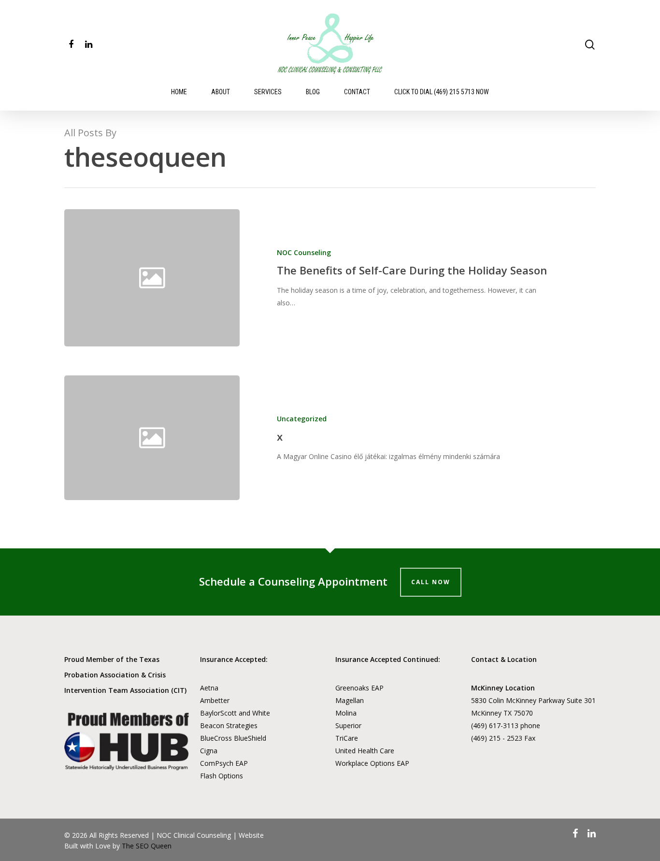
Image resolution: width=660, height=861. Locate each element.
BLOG (313, 92)
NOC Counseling (304, 252)
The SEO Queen (147, 845)
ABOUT (220, 92)
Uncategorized (302, 418)
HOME (179, 92)
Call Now (430, 582)
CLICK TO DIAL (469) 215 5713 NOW (441, 92)
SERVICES (268, 92)
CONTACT (357, 92)
